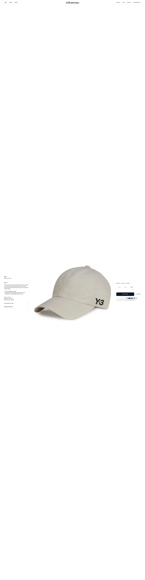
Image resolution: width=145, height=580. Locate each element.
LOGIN (123, 2)
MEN (5, 2)
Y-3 (5, 277)
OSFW (119, 287)
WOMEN (10, 2)
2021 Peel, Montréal (131, 300)
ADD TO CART (125, 294)
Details (5, 282)
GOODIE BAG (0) (136, 2)
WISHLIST (129, 2)
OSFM (125, 287)
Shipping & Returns (8, 306)
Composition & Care (9, 303)
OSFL (132, 287)
